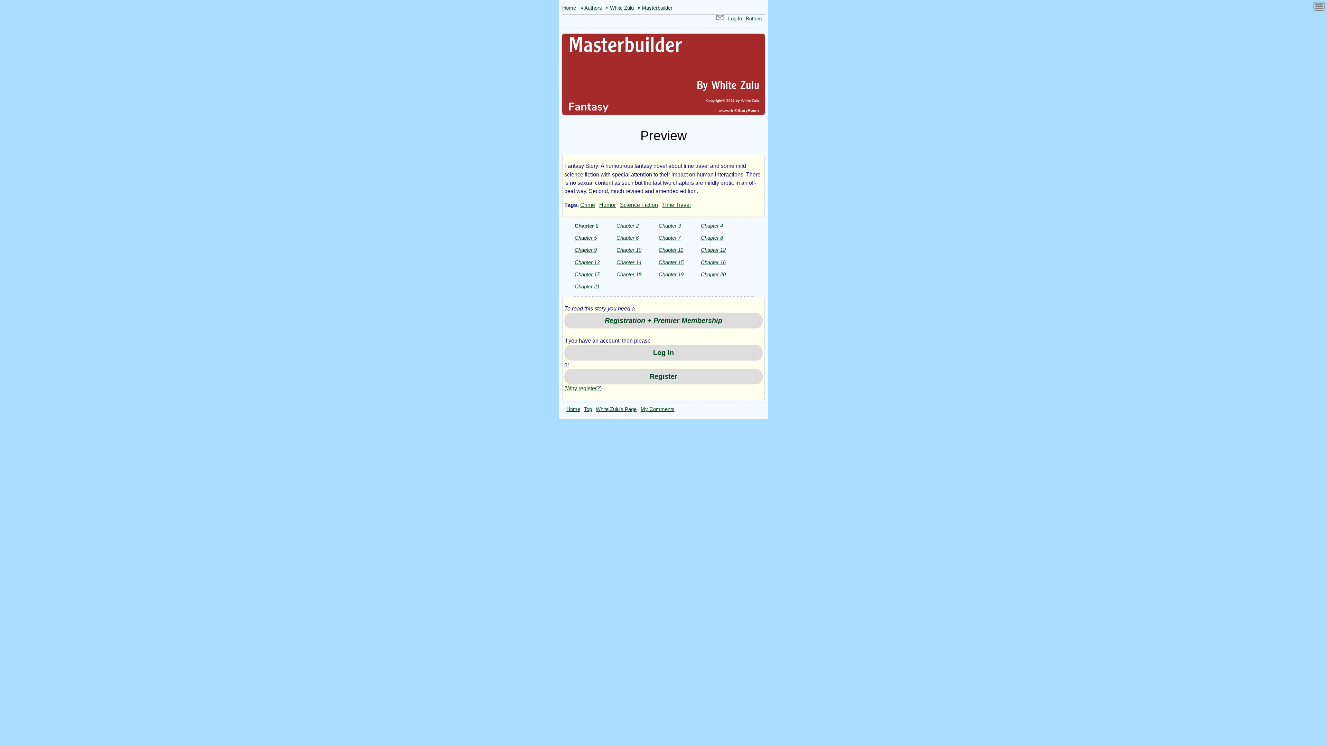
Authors (593, 8)
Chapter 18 (629, 274)
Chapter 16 (713, 262)
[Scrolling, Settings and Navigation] (1319, 7)
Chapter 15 (671, 262)
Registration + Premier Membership (663, 320)
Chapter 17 (587, 274)
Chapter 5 (586, 238)
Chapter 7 (670, 238)
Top (588, 409)
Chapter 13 (587, 262)
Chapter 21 (587, 286)
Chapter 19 (671, 274)
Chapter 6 (628, 238)
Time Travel (676, 205)
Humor (607, 205)
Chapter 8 (712, 238)
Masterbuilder (657, 8)
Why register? (583, 388)
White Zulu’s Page (616, 409)
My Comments (658, 409)
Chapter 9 (586, 250)
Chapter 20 (713, 274)
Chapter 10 (629, 250)
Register (663, 376)
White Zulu (622, 8)
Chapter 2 (628, 226)
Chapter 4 (712, 226)
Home (569, 8)
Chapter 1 (586, 226)
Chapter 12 (713, 250)
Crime (587, 205)
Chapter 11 (671, 250)
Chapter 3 (670, 226)
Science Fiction (639, 205)
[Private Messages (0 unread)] (720, 19)
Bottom (754, 18)
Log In (735, 18)
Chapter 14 (629, 262)
